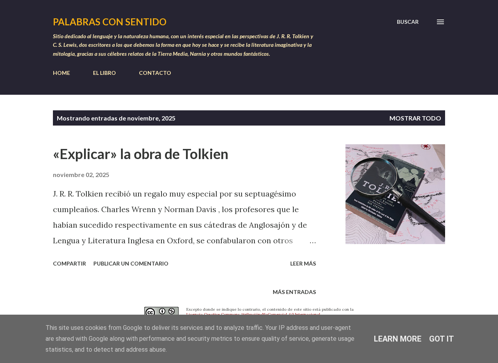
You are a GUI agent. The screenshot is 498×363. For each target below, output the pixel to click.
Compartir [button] (69, 263)
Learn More (397, 339)
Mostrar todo (415, 118)
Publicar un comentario (130, 263)
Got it (441, 339)
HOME (61, 72)
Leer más (303, 263)
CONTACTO (155, 72)
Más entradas (294, 292)
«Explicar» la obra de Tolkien (140, 153)
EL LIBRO (104, 72)
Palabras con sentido (110, 21)
